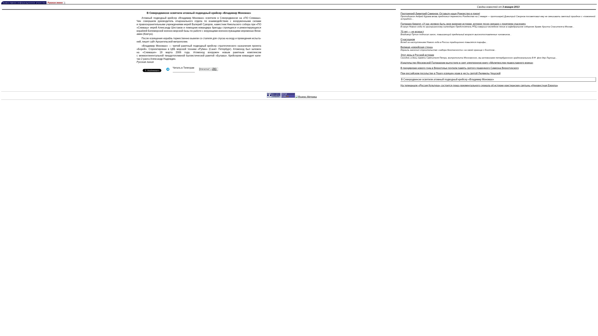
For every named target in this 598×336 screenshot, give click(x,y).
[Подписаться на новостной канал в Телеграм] (184, 71)
